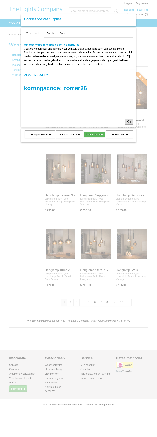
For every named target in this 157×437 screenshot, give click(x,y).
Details (50, 33)
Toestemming (33, 33)
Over (62, 33)
